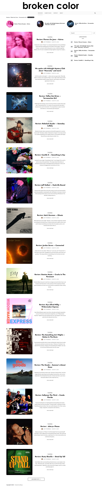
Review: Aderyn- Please (50, 426)
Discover (40, 13)
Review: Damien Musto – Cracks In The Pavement (50, 275)
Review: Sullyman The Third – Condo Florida (50, 396)
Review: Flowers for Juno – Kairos (22, 24)
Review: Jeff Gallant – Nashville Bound (50, 185)
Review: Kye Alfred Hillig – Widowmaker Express (50, 305)
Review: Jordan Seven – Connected (50, 245)
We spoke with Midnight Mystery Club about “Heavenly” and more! (55, 24)
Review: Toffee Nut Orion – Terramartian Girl (84, 24)
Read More (49, 52)
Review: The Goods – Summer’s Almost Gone (50, 366)
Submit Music (48, 13)
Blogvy (21, 484)
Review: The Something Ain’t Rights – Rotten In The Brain (50, 336)
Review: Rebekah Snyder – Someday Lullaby (50, 124)
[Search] (95, 13)
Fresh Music (50, 36)
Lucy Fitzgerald (47, 73)
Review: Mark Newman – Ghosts (50, 215)
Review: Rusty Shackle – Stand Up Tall (50, 456)
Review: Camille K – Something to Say (50, 155)
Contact (55, 13)
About (61, 13)
